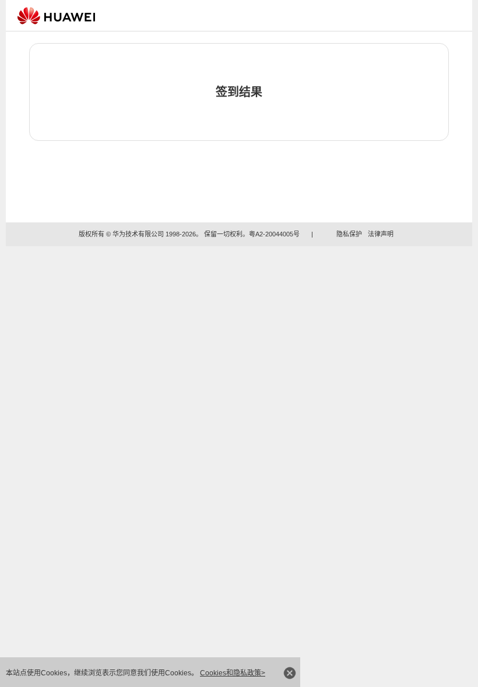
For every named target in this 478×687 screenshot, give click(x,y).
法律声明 (380, 234)
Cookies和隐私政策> (232, 673)
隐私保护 (349, 234)
